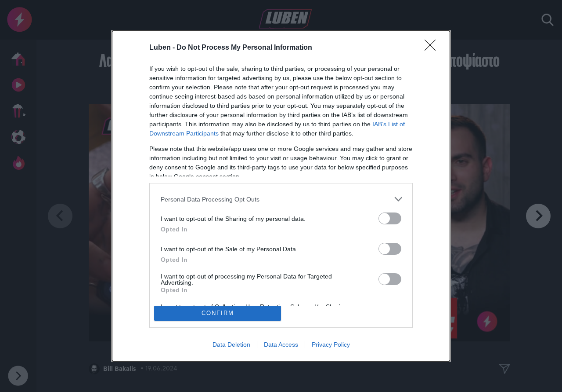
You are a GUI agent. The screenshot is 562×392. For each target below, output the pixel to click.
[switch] (389, 218)
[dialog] (281, 196)
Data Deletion (231, 344)
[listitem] (281, 199)
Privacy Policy (331, 344)
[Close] (433, 48)
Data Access (281, 344)
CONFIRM (218, 313)
